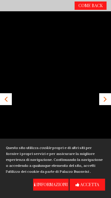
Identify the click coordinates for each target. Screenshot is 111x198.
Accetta (89, 184)
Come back (90, 5)
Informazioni (52, 184)
